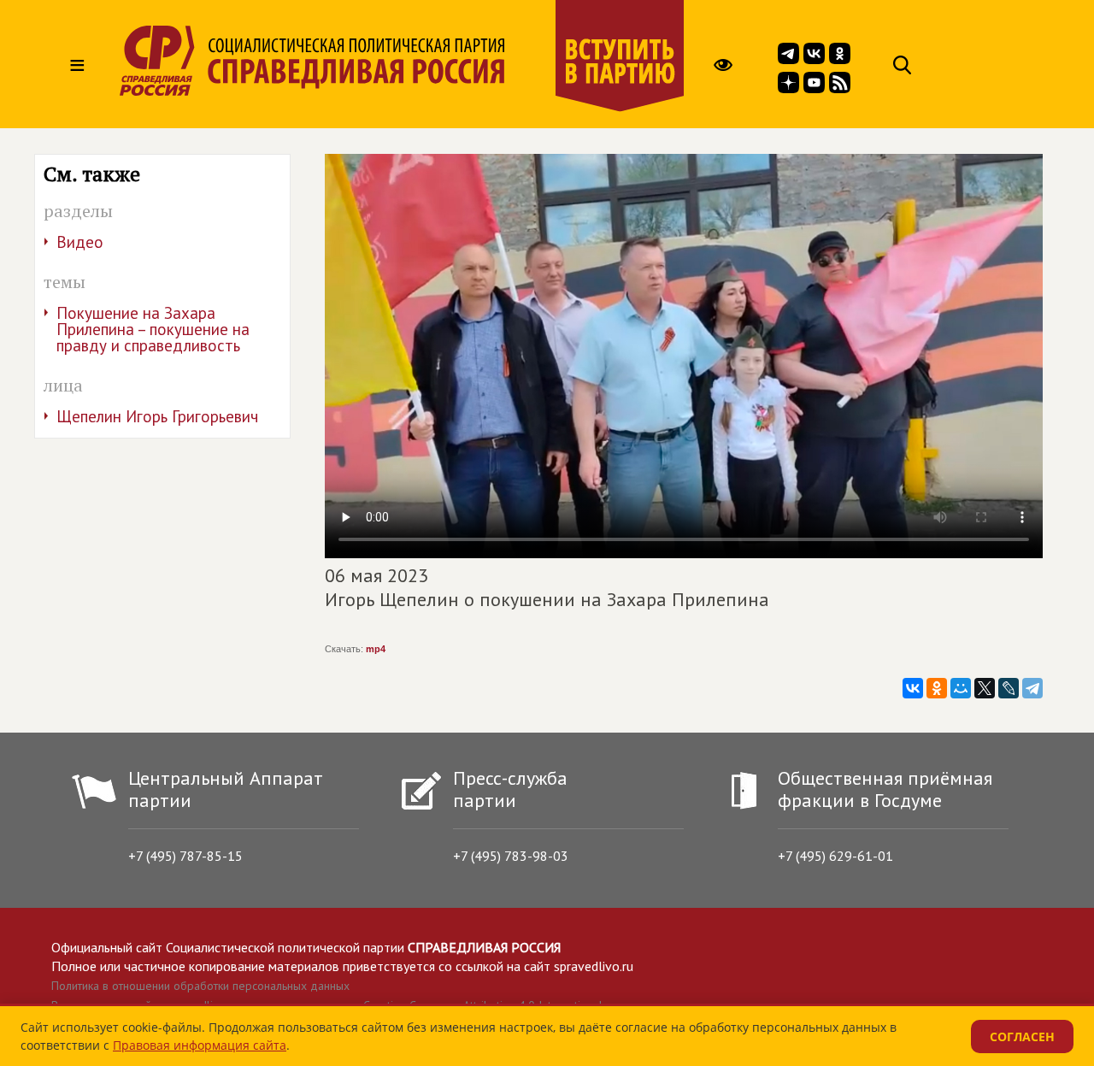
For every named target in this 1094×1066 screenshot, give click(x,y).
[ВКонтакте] (913, 688)
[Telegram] (1032, 688)
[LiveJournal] (1008, 688)
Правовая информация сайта (199, 1045)
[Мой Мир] (960, 688)
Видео (79, 242)
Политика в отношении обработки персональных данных (200, 985)
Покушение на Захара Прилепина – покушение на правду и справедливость (153, 329)
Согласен (1022, 1036)
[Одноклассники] (936, 688)
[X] (984, 688)
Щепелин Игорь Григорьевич (157, 416)
